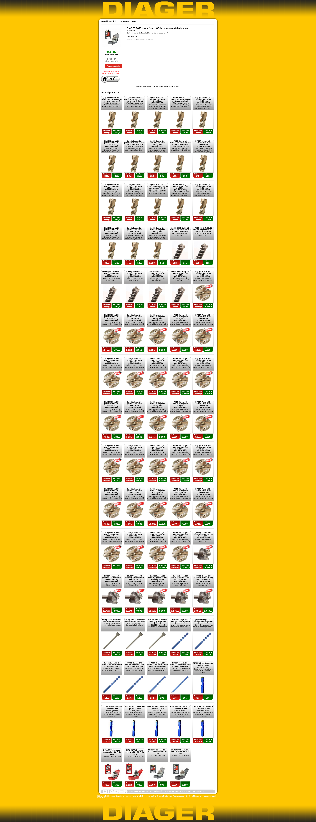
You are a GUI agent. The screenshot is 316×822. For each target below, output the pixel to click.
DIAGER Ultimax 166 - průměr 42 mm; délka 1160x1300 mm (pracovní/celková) (157, 491)
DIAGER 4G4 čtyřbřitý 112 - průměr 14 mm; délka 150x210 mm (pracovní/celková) (157, 274)
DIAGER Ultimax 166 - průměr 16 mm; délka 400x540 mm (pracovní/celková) (203, 274)
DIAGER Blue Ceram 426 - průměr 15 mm (180, 708)
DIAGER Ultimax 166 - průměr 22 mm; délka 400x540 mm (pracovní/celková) (134, 317)
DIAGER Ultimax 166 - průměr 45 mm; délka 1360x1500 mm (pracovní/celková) (180, 535)
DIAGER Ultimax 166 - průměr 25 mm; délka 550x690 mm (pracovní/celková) (157, 361)
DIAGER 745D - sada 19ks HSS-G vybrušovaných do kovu (157, 751)
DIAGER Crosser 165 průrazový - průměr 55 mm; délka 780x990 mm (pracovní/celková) (157, 578)
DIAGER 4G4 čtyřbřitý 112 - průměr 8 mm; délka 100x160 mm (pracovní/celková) (203, 229)
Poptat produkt (113, 66)
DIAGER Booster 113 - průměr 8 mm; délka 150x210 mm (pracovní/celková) (180, 142)
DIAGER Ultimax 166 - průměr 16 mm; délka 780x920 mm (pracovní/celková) (134, 404)
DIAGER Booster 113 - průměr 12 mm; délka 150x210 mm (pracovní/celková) (112, 187)
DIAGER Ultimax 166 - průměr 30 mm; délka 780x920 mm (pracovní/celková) (203, 404)
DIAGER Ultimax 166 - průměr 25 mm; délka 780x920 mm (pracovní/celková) (180, 404)
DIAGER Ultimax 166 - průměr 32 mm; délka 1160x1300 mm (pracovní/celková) (111, 491)
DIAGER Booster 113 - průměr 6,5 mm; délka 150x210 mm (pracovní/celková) (157, 143)
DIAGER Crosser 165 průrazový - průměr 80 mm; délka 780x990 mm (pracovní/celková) (203, 578)
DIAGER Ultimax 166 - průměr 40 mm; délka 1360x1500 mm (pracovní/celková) (157, 535)
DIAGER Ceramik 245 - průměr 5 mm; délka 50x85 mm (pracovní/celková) (203, 621)
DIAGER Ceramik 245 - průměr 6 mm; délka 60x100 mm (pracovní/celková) (112, 664)
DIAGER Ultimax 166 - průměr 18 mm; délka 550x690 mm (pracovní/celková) (111, 361)
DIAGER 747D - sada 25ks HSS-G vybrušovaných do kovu (180, 751)
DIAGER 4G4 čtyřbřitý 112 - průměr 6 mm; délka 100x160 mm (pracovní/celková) (180, 229)
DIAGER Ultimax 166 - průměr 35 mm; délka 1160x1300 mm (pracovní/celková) (134, 491)
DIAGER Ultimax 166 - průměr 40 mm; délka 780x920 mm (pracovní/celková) (134, 448)
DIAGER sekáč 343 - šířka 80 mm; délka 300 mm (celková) (134, 620)
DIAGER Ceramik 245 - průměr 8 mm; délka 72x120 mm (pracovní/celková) (135, 664)
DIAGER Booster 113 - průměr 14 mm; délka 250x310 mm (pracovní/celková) (112, 230)
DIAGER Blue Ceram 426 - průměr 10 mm (135, 708)
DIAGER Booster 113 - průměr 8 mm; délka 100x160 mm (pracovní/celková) (180, 99)
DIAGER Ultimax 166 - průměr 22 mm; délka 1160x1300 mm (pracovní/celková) (180, 448)
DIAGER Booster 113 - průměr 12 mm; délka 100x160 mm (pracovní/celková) (112, 143)
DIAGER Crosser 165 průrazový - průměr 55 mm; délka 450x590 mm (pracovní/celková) (203, 535)
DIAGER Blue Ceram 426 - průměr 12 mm (157, 708)
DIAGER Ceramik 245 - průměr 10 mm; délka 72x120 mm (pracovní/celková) (157, 664)
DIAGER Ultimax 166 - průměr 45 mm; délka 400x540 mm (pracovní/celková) (203, 317)
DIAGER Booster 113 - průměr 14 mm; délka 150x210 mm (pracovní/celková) (134, 187)
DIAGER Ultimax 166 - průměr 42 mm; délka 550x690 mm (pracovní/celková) (111, 404)
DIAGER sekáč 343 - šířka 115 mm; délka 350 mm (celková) (157, 621)
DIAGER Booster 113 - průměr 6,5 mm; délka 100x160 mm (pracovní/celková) (157, 100)
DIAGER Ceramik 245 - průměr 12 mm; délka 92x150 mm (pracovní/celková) (180, 664)
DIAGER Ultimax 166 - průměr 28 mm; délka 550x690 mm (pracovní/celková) (180, 361)
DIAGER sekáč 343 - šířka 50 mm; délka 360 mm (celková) (112, 620)
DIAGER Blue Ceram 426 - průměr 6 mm (203, 664)
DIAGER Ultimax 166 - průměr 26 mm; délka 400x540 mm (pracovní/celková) (157, 317)
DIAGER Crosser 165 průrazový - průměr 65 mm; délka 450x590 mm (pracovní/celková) (111, 578)
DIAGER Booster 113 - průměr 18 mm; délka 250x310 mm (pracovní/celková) (157, 230)
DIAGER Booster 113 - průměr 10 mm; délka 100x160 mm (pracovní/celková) (203, 100)
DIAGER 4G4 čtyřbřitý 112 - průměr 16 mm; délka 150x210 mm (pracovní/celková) (180, 274)
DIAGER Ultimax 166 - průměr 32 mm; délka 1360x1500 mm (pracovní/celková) (134, 535)
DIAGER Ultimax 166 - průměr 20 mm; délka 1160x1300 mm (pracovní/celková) (157, 448)
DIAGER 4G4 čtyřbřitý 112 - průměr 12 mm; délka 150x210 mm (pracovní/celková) (134, 274)
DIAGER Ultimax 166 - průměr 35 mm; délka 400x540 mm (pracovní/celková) (180, 317)
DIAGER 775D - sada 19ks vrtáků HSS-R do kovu (112, 752)
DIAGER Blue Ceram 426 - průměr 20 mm (203, 708)
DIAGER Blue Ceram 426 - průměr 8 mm (112, 708)
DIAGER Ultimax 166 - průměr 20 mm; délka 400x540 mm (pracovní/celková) (111, 317)
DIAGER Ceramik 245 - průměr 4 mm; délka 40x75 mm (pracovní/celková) (180, 621)
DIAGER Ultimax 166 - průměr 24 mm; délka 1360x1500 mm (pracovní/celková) (203, 491)
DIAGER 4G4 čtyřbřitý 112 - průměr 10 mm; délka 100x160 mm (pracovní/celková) (111, 274)
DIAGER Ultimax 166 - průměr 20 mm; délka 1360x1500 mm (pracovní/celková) (180, 491)
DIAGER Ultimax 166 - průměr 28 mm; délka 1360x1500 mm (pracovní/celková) (111, 535)
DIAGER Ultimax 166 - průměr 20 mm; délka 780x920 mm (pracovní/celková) (157, 404)
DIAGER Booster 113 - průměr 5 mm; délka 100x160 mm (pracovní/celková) (111, 99)
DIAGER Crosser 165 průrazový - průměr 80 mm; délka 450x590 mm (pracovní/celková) (134, 578)
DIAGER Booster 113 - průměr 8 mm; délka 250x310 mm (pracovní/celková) (157, 186)
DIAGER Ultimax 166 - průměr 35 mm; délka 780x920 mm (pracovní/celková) (111, 448)
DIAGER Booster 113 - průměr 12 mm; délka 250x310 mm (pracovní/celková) (203, 187)
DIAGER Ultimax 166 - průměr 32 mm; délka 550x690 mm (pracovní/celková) (203, 361)
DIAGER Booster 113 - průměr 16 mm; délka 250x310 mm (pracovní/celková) (134, 230)
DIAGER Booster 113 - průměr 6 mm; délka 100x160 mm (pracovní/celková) (134, 99)
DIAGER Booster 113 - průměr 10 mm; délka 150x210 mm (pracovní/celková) (203, 143)
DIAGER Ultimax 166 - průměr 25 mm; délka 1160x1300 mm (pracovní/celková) (203, 448)
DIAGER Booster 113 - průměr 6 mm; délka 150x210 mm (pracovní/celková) (134, 142)
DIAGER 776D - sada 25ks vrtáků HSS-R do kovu (135, 752)
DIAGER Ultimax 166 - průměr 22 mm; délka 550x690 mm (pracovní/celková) (134, 361)
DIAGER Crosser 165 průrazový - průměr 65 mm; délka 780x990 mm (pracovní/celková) (180, 578)
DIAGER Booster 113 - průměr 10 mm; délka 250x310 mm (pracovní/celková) (180, 187)
